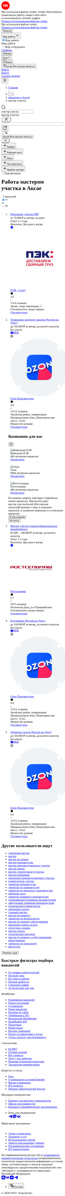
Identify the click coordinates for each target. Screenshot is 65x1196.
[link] (7, 62)
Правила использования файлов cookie (24, 27)
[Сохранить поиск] (4, 128)
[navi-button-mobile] (4, 80)
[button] (5, 69)
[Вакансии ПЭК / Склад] (36, 259)
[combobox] (17, 111)
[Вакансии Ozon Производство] (36, 367)
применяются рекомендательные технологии (30, 1157)
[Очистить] (6, 119)
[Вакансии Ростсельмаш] (36, 568)
